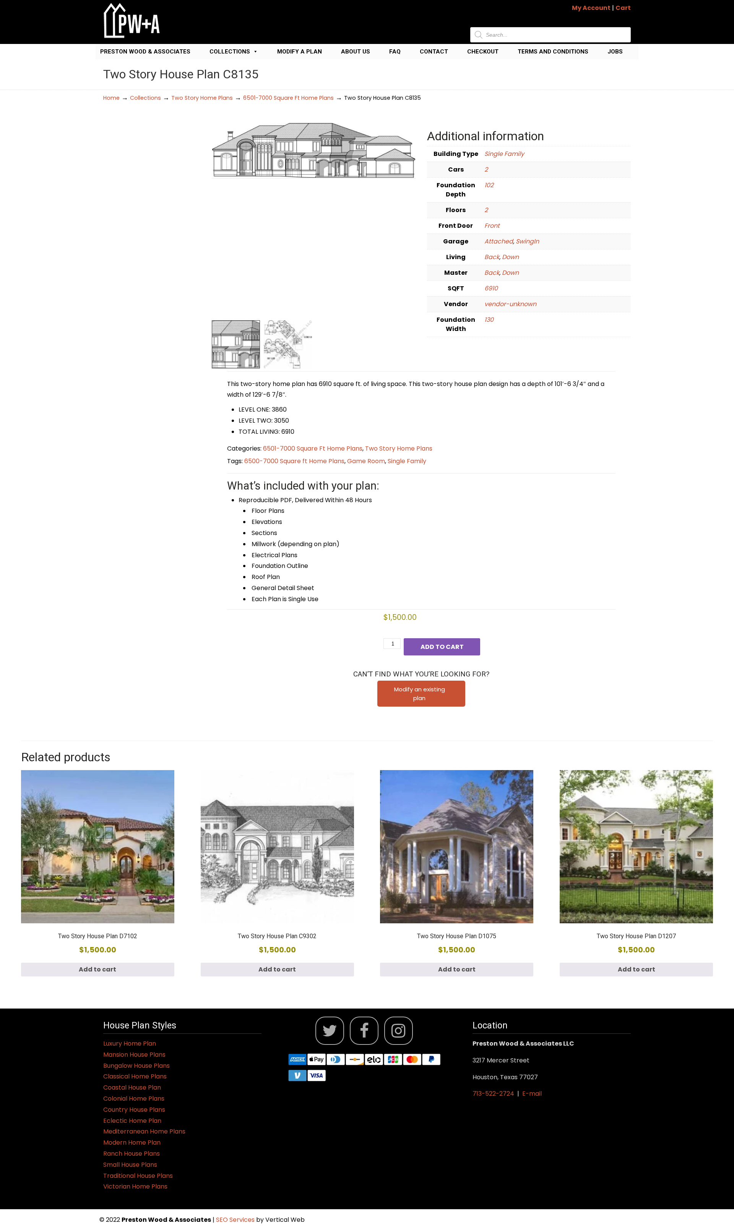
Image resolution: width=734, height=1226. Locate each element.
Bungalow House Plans (136, 1065)
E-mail (532, 1093)
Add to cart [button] (97, 969)
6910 (491, 288)
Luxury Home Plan (129, 1043)
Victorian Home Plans (135, 1186)
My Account (591, 7)
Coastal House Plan (132, 1087)
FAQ (395, 51)
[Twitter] (329, 1031)
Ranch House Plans (131, 1153)
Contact (434, 51)
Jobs (615, 51)
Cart (623, 7)
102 (489, 185)
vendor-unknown (510, 304)
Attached (498, 241)
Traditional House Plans (138, 1175)
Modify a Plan (299, 51)
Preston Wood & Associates (145, 51)
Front (492, 225)
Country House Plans (134, 1109)
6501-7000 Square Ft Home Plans (288, 98)
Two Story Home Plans (202, 98)
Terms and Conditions (553, 51)
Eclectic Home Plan (132, 1120)
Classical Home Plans (135, 1076)
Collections (229, 51)
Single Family (504, 153)
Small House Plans (130, 1164)
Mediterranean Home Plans (144, 1131)
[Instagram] (398, 1031)
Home (111, 98)
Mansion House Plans (134, 1054)
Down (510, 257)
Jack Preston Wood (132, 20)
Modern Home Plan (132, 1142)
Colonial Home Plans (133, 1098)
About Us (355, 51)
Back (491, 257)
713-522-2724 (493, 1093)
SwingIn (527, 241)
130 (489, 319)
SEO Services (236, 1219)
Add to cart (442, 646)
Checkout (483, 51)
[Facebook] (364, 1031)
